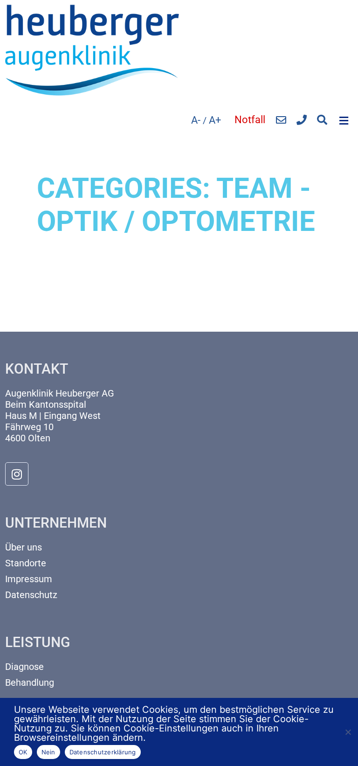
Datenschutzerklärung (102, 752)
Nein (48, 752)
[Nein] (347, 730)
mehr (48, 316)
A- (195, 120)
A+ (215, 120)
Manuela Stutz (73, 285)
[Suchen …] (322, 120)
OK (23, 752)
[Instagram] (16, 474)
